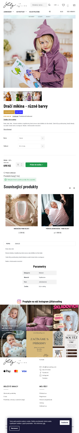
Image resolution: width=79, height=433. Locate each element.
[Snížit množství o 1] (21, 165)
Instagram (45, 375)
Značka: (10, 119)
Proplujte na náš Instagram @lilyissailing (42, 301)
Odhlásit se (43, 406)
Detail (57, 210)
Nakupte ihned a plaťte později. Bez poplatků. (21, 180)
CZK (55, 5)
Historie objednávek (46, 400)
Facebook (45, 372)
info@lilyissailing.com (49, 367)
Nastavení (14, 428)
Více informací (8, 129)
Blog (61, 11)
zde (44, 423)
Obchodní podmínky (10, 393)
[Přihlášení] (68, 5)
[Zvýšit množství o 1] (21, 164)
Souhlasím (64, 422)
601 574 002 (46, 370)
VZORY (40, 17)
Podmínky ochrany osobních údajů (14, 400)
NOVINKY (31, 17)
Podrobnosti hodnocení (25, 116)
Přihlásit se (43, 393)
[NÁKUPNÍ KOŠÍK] (74, 5)
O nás (5, 396)
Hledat (49, 5)
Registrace (43, 396)
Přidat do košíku (35, 165)
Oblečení (41, 273)
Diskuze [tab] (17, 244)
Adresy (42, 403)
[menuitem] (8, 12)
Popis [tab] (8, 244)
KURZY (48, 17)
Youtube (44, 378)
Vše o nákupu (71, 11)
